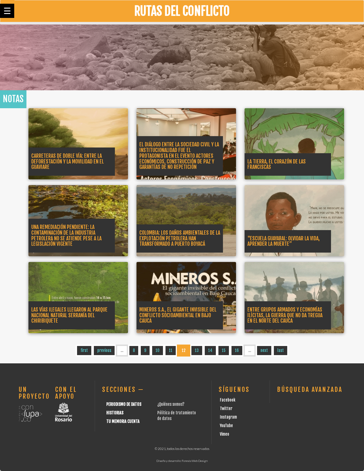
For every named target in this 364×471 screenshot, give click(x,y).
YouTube (226, 425)
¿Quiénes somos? (170, 404)
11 (170, 350)
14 (210, 350)
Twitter (226, 408)
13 (197, 350)
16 (237, 350)
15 (224, 350)
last (280, 350)
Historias (114, 412)
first (84, 350)
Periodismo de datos (123, 404)
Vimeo (224, 434)
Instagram (228, 417)
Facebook (227, 400)
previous (104, 350)
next (264, 350)
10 (158, 350)
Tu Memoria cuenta (123, 421)
